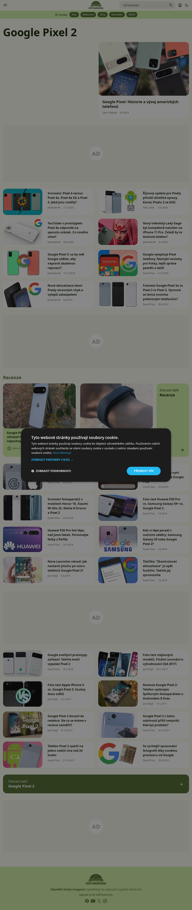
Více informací (62, 453)
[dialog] (96, 455)
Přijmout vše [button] (144, 471)
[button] (96, 459)
